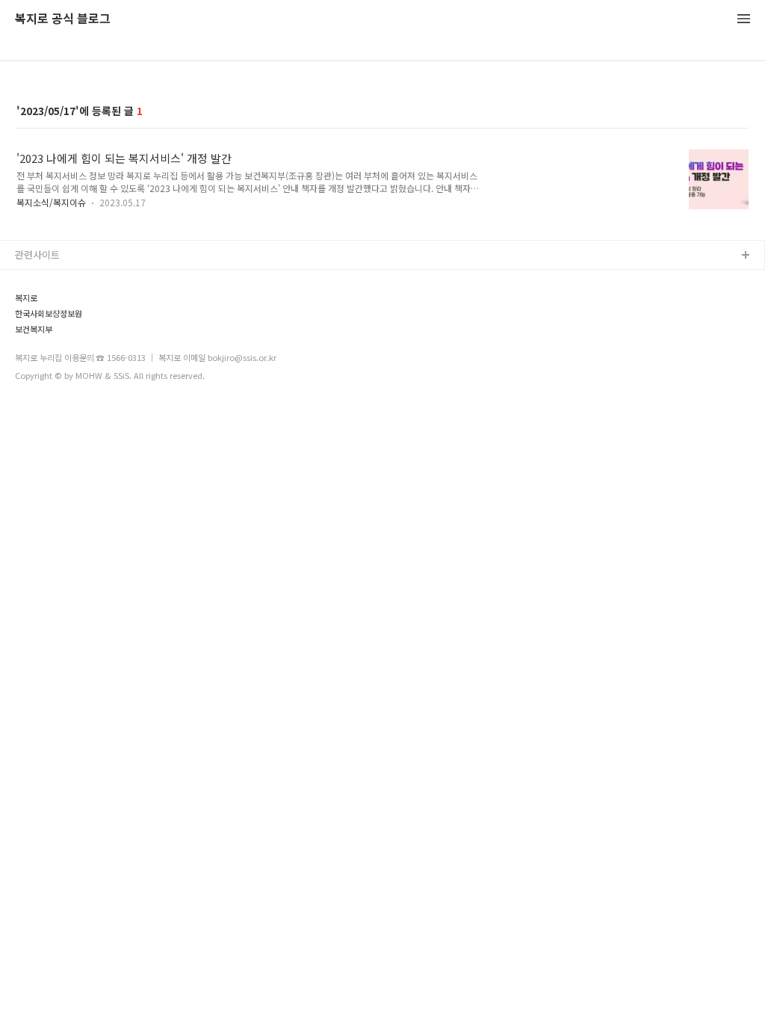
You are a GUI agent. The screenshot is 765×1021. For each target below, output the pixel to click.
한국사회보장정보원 (48, 313)
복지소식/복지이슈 (51, 202)
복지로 (26, 298)
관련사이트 (37, 254)
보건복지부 (33, 329)
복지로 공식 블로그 (63, 19)
